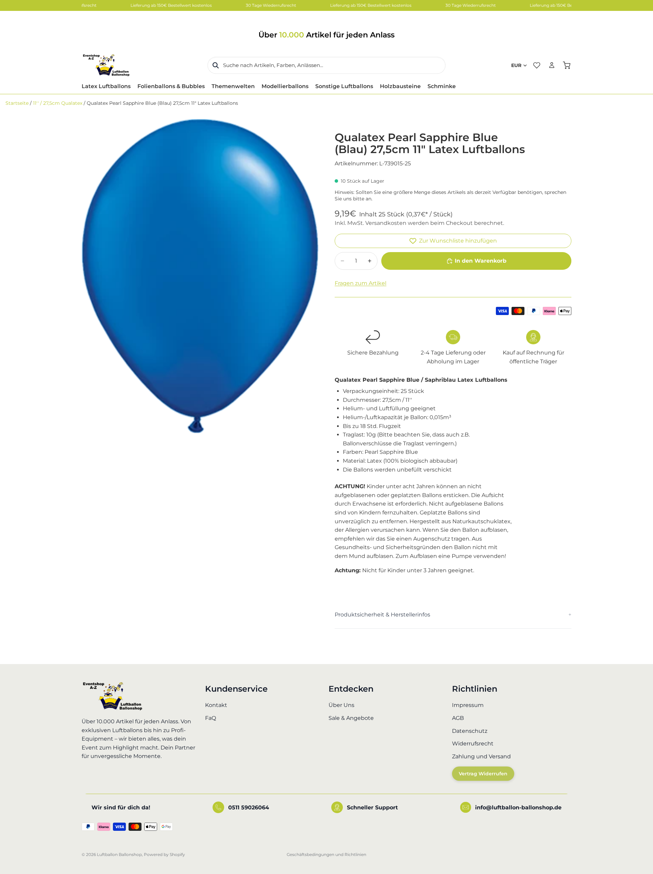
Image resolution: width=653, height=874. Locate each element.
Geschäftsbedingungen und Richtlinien (326, 854)
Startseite (17, 103)
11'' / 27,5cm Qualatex (57, 103)
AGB (458, 718)
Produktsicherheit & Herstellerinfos (382, 614)
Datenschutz (469, 730)
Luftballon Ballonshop (119, 854)
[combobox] (326, 65)
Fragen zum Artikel (360, 283)
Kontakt (216, 705)
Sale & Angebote (351, 718)
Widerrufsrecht (472, 743)
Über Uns (341, 705)
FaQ (210, 718)
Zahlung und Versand (481, 756)
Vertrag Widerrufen (483, 774)
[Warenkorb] (566, 65)
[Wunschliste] (536, 65)
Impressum (468, 705)
